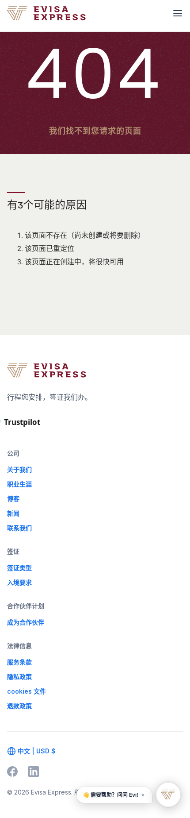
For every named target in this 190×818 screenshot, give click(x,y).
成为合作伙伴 (25, 622)
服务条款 (19, 662)
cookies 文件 (26, 691)
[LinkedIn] (33, 771)
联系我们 (19, 528)
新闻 (13, 513)
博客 (13, 498)
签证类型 (19, 567)
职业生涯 (19, 484)
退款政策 (19, 706)
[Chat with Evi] (168, 794)
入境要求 (19, 582)
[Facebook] (12, 771)
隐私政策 (19, 676)
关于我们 (19, 469)
